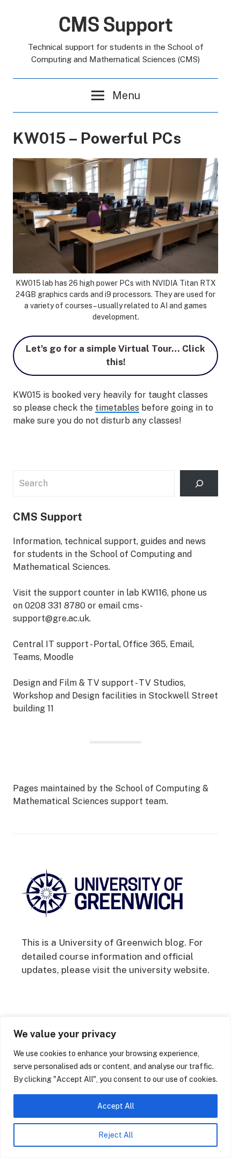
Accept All (115, 1106)
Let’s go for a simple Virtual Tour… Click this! (115, 355)
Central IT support (51, 644)
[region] (115, 1087)
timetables (117, 408)
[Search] (199, 483)
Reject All (115, 1135)
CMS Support (116, 24)
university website (168, 969)
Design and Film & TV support (73, 683)
